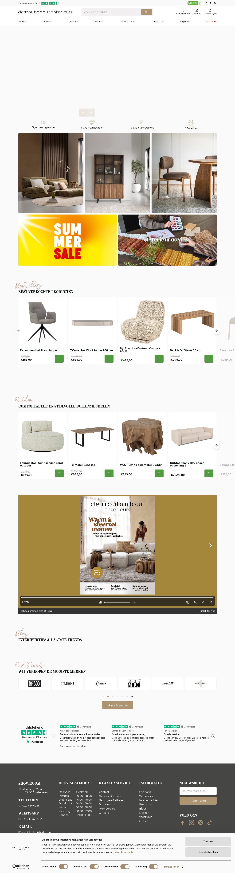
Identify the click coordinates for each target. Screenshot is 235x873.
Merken (99, 21)
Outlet (143, 821)
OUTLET (211, 21)
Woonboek (146, 796)
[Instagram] (191, 822)
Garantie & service (110, 796)
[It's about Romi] (167, 683)
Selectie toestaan (208, 852)
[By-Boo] (34, 683)
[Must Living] (201, 683)
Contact (104, 792)
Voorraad (73, 21)
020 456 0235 (31, 805)
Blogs (142, 808)
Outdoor (47, 21)
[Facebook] (183, 822)
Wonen (22, 21)
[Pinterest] (200, 822)
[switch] (94, 866)
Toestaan (208, 841)
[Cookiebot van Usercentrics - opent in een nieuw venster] (21, 866)
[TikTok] (209, 822)
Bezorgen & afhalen (112, 800)
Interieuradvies (128, 21)
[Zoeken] (146, 12)
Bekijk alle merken (117, 705)
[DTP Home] (67, 683)
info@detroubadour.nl (37, 832)
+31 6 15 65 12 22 (32, 818)
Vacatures (145, 816)
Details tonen (171, 866)
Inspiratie (185, 21)
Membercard (107, 808)
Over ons (145, 792)
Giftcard (104, 812)
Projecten (158, 21)
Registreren (198, 800)
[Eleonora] (101, 683)
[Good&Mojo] (134, 683)
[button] (83, 113)
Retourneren (107, 804)
